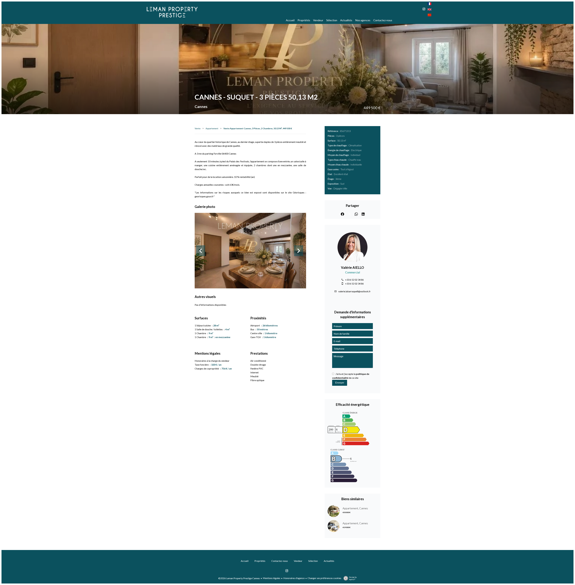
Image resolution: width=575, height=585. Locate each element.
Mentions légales (271, 578)
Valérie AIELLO (352, 268)
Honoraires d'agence (294, 578)
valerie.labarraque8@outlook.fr (354, 291)
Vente (198, 128)
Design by (353, 578)
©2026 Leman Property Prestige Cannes (239, 578)
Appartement (212, 128)
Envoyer (339, 382)
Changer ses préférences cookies (324, 578)
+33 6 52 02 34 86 (354, 279)
